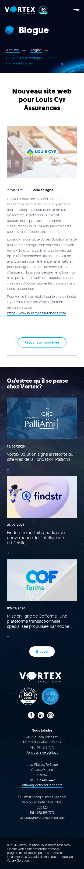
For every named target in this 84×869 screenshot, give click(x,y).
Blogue (42, 651)
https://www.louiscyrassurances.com (36, 313)
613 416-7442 (46, 780)
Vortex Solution (18, 860)
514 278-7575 (45, 747)
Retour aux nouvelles (42, 342)
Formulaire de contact (42, 753)
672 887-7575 (45, 813)
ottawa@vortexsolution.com (42, 785)
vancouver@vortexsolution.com (42, 818)
